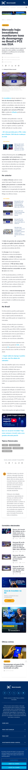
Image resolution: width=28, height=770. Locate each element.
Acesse (9, 600)
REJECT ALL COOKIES (14, 763)
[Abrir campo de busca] (24, 3)
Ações (5, 445)
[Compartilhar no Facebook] (9, 65)
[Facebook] (9, 693)
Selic (17, 345)
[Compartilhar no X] (2, 65)
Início (3, 19)
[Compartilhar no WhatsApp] (6, 65)
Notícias (9, 19)
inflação (14, 112)
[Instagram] (5, 693)
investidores (7, 98)
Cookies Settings (14, 760)
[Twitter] (14, 693)
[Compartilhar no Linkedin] (12, 65)
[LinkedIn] (19, 693)
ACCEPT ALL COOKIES (14, 767)
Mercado (5, 25)
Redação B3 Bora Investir (10, 69)
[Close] (26, 749)
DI (8, 347)
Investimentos (7, 448)
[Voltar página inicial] (9, 2)
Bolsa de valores (15, 445)
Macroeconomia (18, 448)
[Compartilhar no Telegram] (15, 65)
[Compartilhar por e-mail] (18, 65)
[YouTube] (23, 693)
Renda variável (7, 451)
